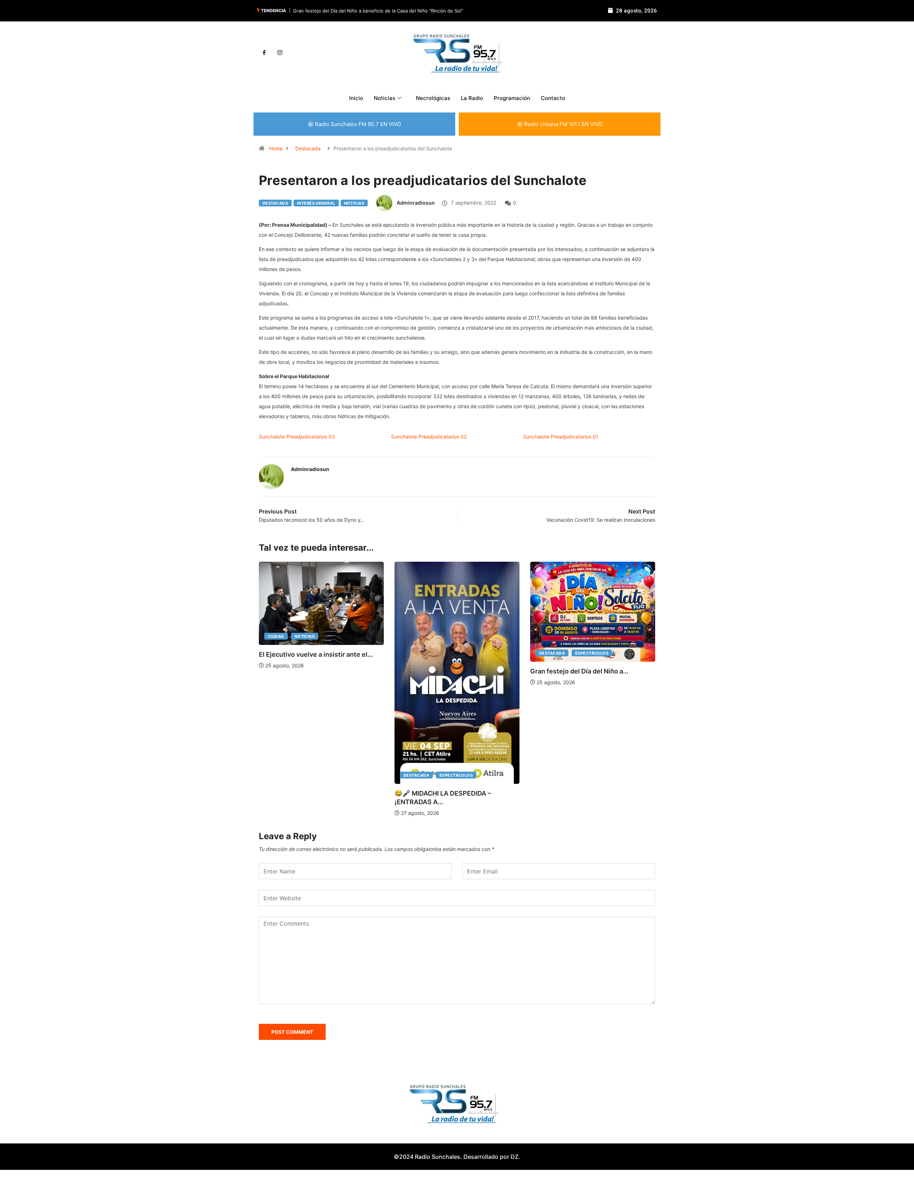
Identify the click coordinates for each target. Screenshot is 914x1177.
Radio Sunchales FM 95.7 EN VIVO (358, 124)
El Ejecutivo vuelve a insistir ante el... (316, 654)
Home (276, 148)
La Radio (472, 98)
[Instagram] (280, 52)
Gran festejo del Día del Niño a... (579, 671)
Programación (512, 98)
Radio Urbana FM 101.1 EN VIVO (563, 124)
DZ (514, 1156)
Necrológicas (433, 98)
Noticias (354, 203)
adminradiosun (416, 203)
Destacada (308, 148)
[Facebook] (264, 52)
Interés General (316, 203)
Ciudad (276, 636)
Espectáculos (456, 775)
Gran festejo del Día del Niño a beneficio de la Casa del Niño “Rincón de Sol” (378, 11)
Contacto (553, 98)
